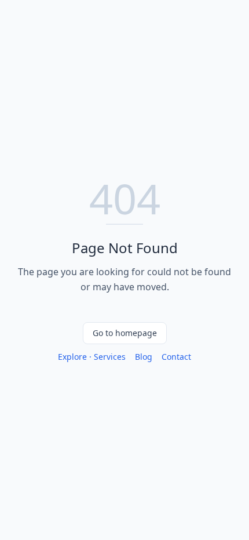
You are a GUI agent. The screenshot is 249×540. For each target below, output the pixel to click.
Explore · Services (92, 356)
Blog (143, 356)
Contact (176, 356)
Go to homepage (125, 332)
